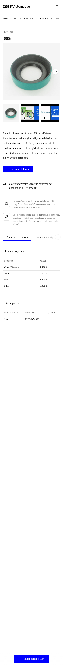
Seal (16, 18)
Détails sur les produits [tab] (17, 237)
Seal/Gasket (29, 18)
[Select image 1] (11, 113)
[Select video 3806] (30, 113)
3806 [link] (57, 18)
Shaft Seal (44, 18)
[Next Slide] (55, 72)
